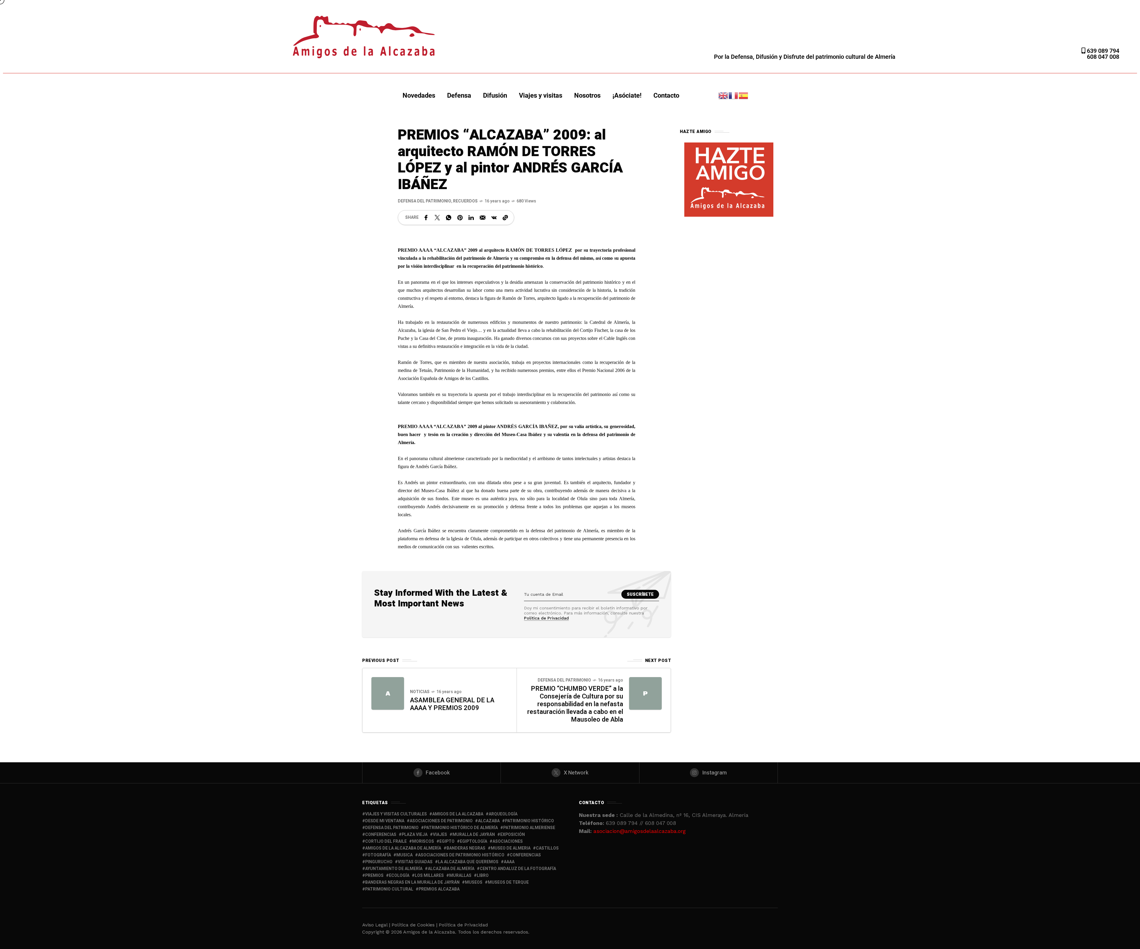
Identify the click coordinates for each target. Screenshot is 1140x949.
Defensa (459, 95)
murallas (460, 875)
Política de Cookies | (415, 925)
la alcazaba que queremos (468, 862)
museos (473, 882)
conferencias (380, 834)
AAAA (509, 862)
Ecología (399, 875)
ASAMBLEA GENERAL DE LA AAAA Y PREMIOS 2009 (452, 704)
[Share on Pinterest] (460, 217)
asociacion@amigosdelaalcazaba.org (639, 831)
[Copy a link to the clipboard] (505, 217)
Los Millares (429, 875)
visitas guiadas (415, 862)
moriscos (423, 841)
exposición (512, 834)
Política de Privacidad (546, 618)
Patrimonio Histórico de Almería (461, 828)
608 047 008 (1103, 56)
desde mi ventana (384, 821)
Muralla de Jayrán (473, 834)
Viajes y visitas (540, 95)
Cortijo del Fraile (386, 841)
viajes (440, 834)
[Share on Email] (482, 217)
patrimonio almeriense (529, 828)
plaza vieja (415, 834)
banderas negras (465, 848)
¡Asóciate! (627, 95)
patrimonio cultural (389, 889)
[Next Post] (645, 693)
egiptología (473, 841)
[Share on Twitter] (437, 217)
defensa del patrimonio (392, 828)
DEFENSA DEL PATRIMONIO (424, 201)
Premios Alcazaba (439, 889)
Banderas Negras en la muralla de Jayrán (412, 882)
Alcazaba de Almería (451, 869)
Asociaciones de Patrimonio (441, 821)
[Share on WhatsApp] (448, 217)
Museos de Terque (508, 882)
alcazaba (489, 821)
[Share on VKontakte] (494, 217)
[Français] (734, 95)
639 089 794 (1102, 50)
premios (374, 875)
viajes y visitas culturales (396, 814)
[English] (723, 95)
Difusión (495, 95)
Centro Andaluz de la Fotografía (518, 869)
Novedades (419, 95)
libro (483, 875)
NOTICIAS (420, 692)
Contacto (666, 95)
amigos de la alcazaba (457, 814)
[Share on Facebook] (426, 217)
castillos (547, 848)
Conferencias (525, 855)
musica (404, 855)
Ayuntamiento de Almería (393, 869)
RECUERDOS (465, 201)
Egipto (447, 841)
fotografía (378, 855)
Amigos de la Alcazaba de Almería (403, 848)
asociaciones (508, 841)
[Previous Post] (387, 693)
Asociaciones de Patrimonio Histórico (461, 855)
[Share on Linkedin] (471, 217)
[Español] (744, 95)
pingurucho (378, 862)
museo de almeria (511, 848)
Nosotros (587, 95)
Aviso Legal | (376, 925)
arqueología (503, 814)
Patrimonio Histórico (529, 821)
